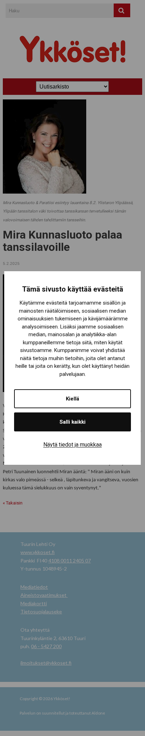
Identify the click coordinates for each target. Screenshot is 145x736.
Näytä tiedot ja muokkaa (72, 444)
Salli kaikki (72, 422)
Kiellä (72, 399)
